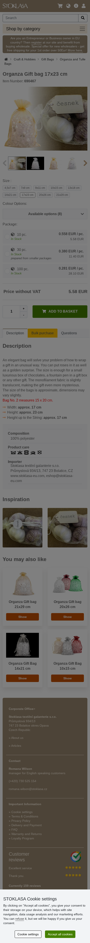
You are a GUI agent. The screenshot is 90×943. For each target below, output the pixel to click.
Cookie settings (28, 934)
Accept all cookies (60, 934)
